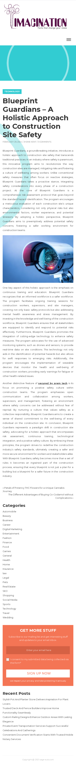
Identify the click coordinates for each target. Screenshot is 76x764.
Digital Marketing (12, 529)
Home (6, 564)
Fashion (7, 538)
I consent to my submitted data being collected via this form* (39, 661)
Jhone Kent (30, 142)
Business (8, 520)
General (7, 555)
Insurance (8, 569)
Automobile (9, 511)
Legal (6, 577)
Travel (6, 613)
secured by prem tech (52, 383)
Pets (5, 582)
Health (6, 560)
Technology (12, 91)
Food (6, 547)
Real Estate (9, 586)
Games (7, 551)
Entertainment (11, 533)
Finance (7, 542)
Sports (6, 604)
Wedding (8, 617)
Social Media (10, 600)
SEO (5, 591)
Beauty (7, 516)
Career (7, 524)
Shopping (8, 595)
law (5, 573)
